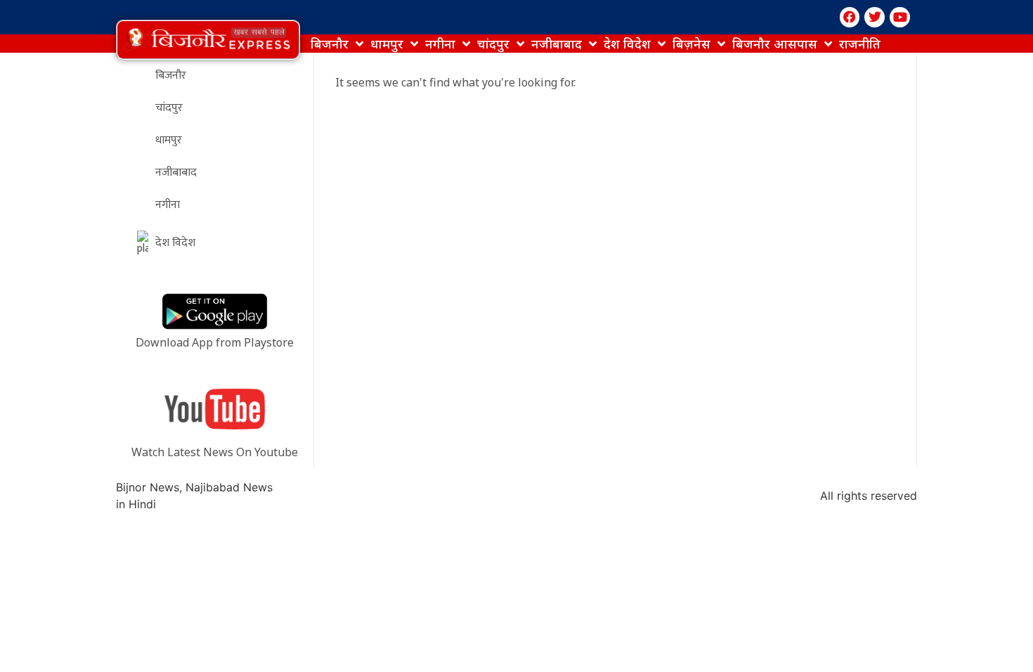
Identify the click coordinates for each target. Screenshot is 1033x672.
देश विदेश (627, 43)
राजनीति (860, 43)
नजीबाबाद (556, 43)
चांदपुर (493, 43)
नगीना (440, 43)
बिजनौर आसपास (774, 43)
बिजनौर (330, 43)
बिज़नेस (691, 43)
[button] (208, 40)
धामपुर (386, 43)
